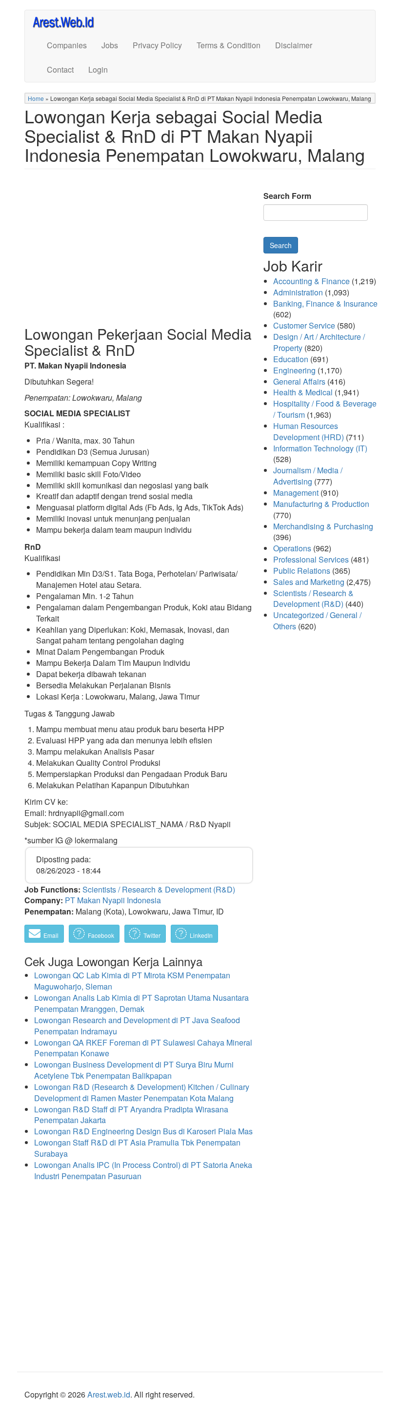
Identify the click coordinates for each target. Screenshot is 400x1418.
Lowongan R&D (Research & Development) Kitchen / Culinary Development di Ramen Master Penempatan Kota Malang (141, 1092)
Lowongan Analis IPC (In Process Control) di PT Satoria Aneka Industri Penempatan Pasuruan (143, 1170)
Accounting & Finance (311, 281)
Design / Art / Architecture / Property (319, 342)
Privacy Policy (157, 45)
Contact (60, 69)
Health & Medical (303, 392)
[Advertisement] (139, 255)
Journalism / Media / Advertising (307, 476)
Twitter (151, 935)
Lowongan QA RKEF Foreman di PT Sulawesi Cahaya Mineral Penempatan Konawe (143, 1048)
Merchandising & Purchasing (323, 526)
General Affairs (299, 381)
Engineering (294, 370)
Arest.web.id (108, 1394)
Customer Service (304, 325)
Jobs (109, 45)
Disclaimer (293, 45)
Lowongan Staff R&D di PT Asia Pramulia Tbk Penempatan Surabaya (137, 1148)
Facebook (100, 935)
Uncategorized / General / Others (317, 620)
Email (50, 935)
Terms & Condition (228, 45)
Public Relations (301, 570)
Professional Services (311, 559)
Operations (292, 548)
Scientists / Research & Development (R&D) (158, 889)
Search (281, 245)
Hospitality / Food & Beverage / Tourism (325, 409)
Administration (298, 292)
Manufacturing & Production (321, 503)
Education (290, 359)
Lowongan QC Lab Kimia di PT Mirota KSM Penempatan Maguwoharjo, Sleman (132, 981)
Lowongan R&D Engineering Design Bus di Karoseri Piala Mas (143, 1131)
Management (296, 492)
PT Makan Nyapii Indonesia (113, 900)
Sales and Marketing (308, 581)
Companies (67, 45)
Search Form (287, 196)
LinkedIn (200, 935)
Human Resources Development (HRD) (308, 431)
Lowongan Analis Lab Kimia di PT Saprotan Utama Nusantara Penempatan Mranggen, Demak (141, 1003)
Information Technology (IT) (320, 448)
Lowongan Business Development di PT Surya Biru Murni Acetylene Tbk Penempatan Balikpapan (134, 1070)
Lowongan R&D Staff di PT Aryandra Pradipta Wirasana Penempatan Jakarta (131, 1115)
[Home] (67, 21)
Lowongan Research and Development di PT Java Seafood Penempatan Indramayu (137, 1025)
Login (98, 69)
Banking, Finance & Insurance (325, 303)
